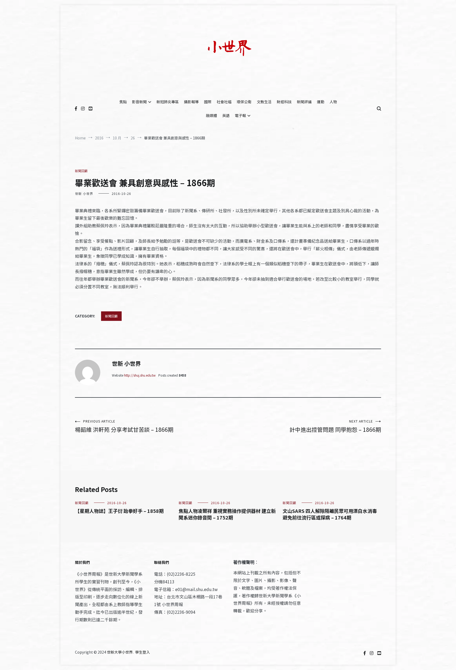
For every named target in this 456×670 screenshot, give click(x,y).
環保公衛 (244, 101)
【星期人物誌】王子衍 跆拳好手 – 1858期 (119, 510)
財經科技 (284, 101)
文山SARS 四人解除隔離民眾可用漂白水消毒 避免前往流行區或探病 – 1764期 (330, 514)
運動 (320, 101)
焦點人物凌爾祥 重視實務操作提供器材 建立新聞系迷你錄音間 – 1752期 (227, 514)
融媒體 (211, 115)
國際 (207, 101)
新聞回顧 (81, 170)
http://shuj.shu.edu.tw (140, 375)
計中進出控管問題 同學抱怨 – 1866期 (335, 426)
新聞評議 (304, 101)
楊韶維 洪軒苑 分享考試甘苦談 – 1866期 (124, 426)
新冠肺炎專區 (167, 101)
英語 (226, 115)
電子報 (240, 115)
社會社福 (224, 101)
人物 (333, 101)
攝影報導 (191, 101)
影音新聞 (139, 101)
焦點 (123, 101)
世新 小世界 (84, 193)
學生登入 (142, 652)
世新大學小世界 (120, 652)
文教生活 (264, 101)
